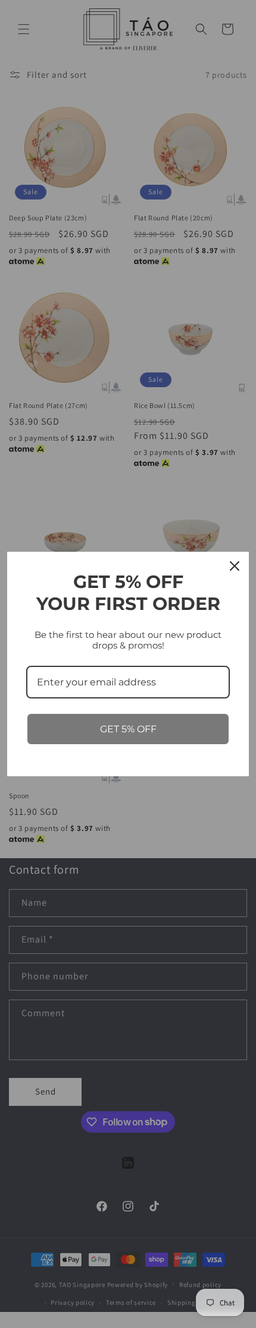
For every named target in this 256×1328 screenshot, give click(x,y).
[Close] (234, 566)
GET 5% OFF (128, 729)
